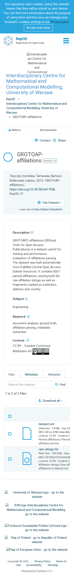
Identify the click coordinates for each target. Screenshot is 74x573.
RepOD (10, 99)
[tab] (12, 374)
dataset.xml (46, 424)
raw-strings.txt (48, 449)
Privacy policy (60, 22)
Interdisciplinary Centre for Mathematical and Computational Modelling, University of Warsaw (35, 84)
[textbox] (29, 384)
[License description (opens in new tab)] (40, 351)
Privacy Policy (42, 561)
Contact (45, 140)
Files (12, 374)
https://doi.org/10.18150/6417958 (32, 189)
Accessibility (34, 565)
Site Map (53, 565)
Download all (51, 401)
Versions (54, 374)
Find (62, 384)
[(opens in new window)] (37, 494)
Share (61, 140)
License (19, 340)
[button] (38, 27)
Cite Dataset (51, 202)
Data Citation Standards (48, 209)
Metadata (31, 374)
